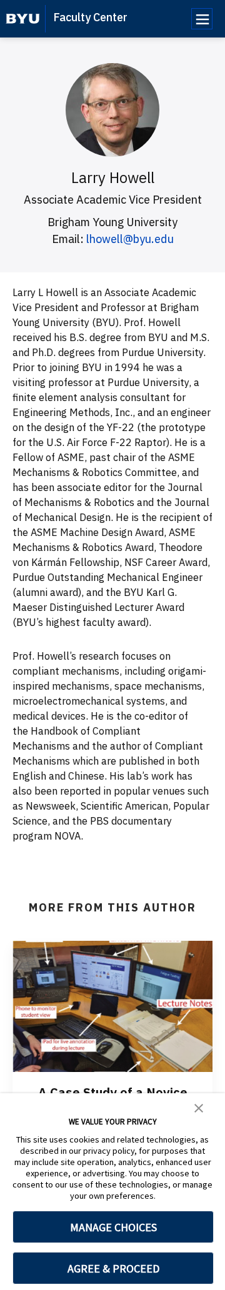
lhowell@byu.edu (130, 239)
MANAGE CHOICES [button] (113, 1227)
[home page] (23, 18)
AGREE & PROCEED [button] (113, 1268)
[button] (198, 1107)
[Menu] (201, 18)
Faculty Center (90, 17)
